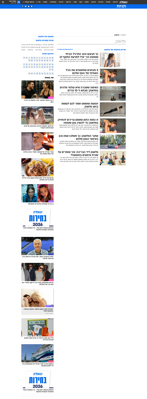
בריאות (68, 2)
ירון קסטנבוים (38, 44)
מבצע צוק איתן (49, 50)
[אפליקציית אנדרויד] (31, 6)
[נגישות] (3, 2)
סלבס (87, 2)
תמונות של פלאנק (46, 37)
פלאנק (116, 35)
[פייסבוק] (22, 6)
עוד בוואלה (49, 78)
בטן (36, 47)
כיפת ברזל (27, 47)
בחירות (100, 2)
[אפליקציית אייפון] (28, 6)
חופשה (33, 47)
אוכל (75, 2)
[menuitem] (114, 2)
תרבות (93, 2)
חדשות (115, 2)
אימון (45, 47)
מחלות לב (38, 50)
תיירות (61, 2)
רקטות (23, 50)
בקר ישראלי (46, 44)
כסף (80, 2)
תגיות (124, 35)
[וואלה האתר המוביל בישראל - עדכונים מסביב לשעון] (123, 2)
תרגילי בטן (50, 47)
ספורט (108, 2)
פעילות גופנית (25, 44)
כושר (32, 44)
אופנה (45, 2)
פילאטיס (30, 50)
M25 (52, 44)
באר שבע (40, 47)
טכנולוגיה (53, 2)
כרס (22, 47)
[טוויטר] (25, 6)
